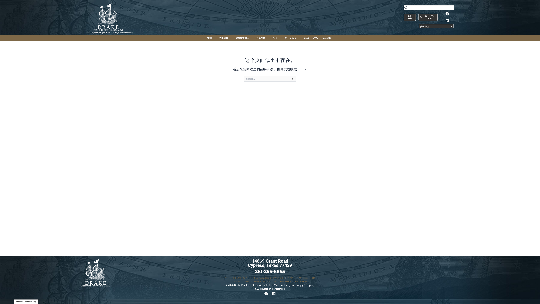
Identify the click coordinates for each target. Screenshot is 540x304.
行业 (275, 38)
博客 (314, 278)
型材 (209, 38)
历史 (226, 278)
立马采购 (326, 38)
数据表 (290, 278)
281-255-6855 (270, 271)
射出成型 (223, 38)
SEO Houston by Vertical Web (270, 289)
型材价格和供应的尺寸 (240, 278)
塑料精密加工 (242, 38)
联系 (315, 38)
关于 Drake (290, 38)
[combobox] (429, 7)
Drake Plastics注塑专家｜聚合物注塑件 (268, 278)
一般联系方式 (302, 278)
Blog (306, 38)
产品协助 (260, 38)
